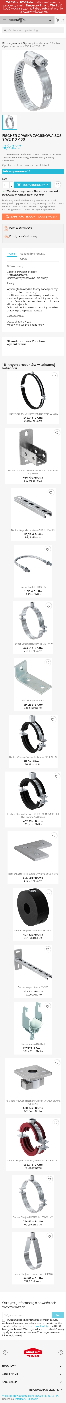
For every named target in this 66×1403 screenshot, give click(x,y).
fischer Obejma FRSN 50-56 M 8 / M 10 (33, 643)
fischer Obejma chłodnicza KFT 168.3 (33, 930)
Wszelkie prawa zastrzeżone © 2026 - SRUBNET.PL (30, 1395)
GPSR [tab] (23, 259)
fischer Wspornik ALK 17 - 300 (33, 987)
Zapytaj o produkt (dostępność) (31, 217)
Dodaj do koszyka (32, 185)
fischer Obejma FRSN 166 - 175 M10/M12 (33, 1217)
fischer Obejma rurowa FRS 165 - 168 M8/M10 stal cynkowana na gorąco (33, 816)
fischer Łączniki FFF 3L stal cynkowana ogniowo (33, 873)
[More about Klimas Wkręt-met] (33, 1352)
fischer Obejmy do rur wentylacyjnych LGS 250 (33, 413)
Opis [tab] (12, 253)
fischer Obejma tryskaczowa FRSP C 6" (33, 1274)
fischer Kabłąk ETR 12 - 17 (33, 587)
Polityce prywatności (36, 1326)
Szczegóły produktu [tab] (32, 253)
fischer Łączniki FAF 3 (33, 700)
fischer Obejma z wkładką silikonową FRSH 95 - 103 (33, 1160)
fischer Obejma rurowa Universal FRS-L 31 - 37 (33, 757)
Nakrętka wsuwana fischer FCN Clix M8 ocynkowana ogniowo (33, 1102)
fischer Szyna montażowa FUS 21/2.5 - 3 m (33, 530)
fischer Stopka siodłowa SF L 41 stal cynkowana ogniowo (33, 472)
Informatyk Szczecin (26, 1399)
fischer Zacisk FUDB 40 (33, 1044)
